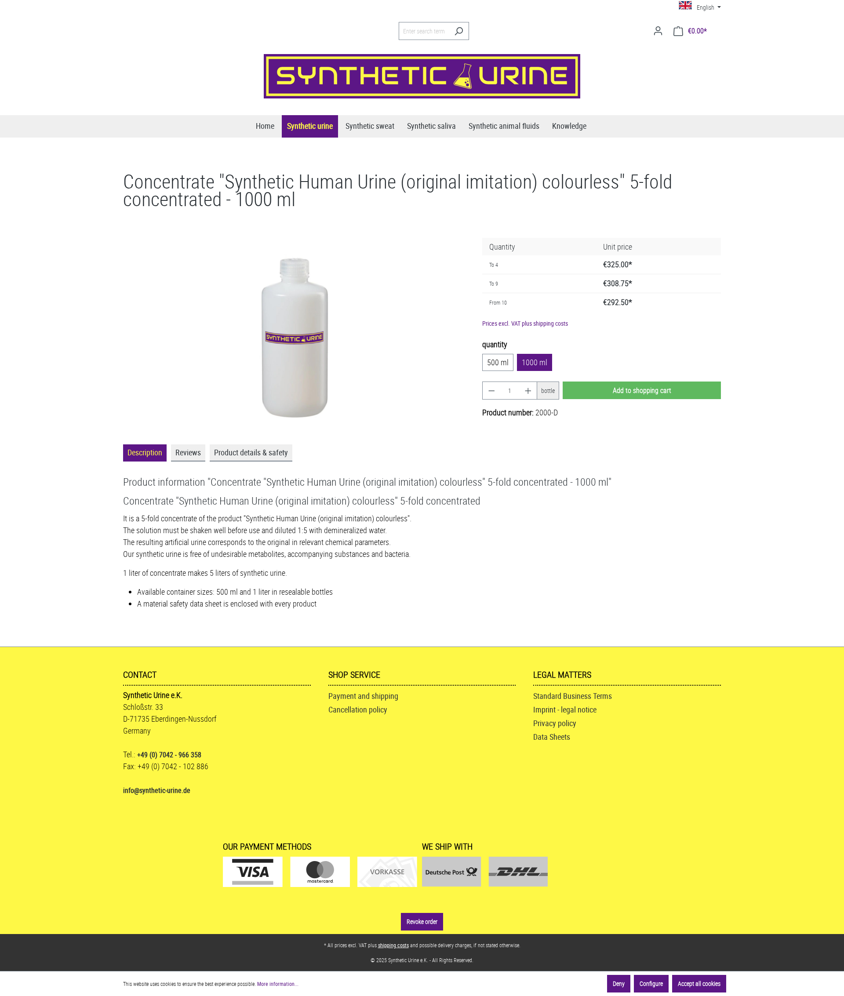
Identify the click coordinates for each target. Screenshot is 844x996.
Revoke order (422, 921)
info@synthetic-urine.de (156, 790)
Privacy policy (554, 723)
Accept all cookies (699, 983)
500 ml (498, 362)
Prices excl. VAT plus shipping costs (525, 323)
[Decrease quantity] (491, 391)
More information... (277, 983)
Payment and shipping (363, 696)
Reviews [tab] (188, 452)
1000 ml (534, 362)
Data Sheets (551, 736)
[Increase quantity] (528, 391)
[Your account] (658, 30)
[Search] (458, 31)
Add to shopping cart (642, 390)
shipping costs (393, 945)
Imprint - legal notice (565, 709)
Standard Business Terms (572, 696)
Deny (619, 983)
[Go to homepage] (422, 76)
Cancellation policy (357, 709)
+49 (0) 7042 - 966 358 (169, 755)
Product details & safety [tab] (251, 452)
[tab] (145, 453)
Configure (651, 983)
